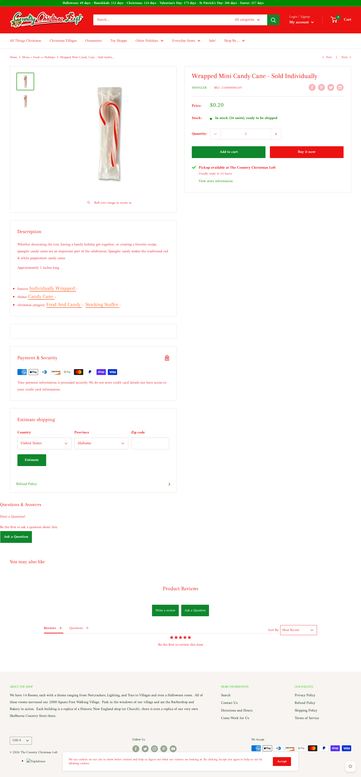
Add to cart (229, 152)
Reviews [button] (50, 628)
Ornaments (93, 41)
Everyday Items (183, 41)
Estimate (32, 460)
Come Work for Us (235, 718)
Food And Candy (64, 304)
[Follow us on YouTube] (173, 748)
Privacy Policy (305, 695)
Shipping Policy (306, 710)
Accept (282, 761)
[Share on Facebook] (312, 87)
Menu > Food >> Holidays (38, 57)
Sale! (212, 41)
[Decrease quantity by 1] (215, 134)
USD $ (17, 740)
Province (81, 432)
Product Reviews (180, 589)
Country (24, 432)
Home (13, 57)
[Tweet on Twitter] (330, 87)
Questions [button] (76, 628)
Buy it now (307, 152)
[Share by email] (340, 87)
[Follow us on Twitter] (145, 748)
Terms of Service (307, 718)
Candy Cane (41, 296)
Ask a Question (16, 537)
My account (299, 22)
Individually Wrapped (52, 288)
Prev (329, 57)
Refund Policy (26, 484)
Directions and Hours (236, 710)
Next (344, 57)
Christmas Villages (63, 41)
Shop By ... (231, 41)
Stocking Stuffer (102, 304)
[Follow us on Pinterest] (163, 748)
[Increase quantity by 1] (276, 134)
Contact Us (229, 703)
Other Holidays (147, 41)
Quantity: (199, 134)
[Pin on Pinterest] (321, 87)
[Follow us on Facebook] (135, 748)
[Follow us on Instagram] (154, 748)
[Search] (273, 19)
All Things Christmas (25, 41)
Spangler (199, 88)
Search (226, 695)
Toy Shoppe (118, 41)
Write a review (165, 610)
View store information (216, 181)
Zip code (138, 432)
